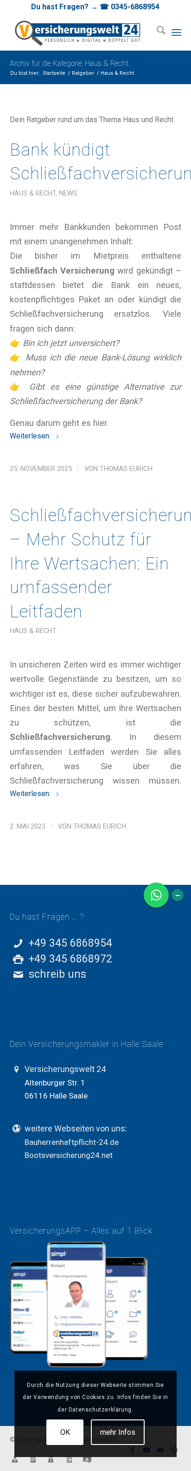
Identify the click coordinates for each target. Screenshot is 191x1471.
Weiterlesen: (31, 435)
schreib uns (57, 974)
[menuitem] (156, 32)
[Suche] (156, 32)
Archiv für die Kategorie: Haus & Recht (69, 63)
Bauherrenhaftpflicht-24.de (72, 1142)
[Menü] (176, 32)
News (68, 193)
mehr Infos (117, 1432)
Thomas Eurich (126, 468)
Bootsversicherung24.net (69, 1155)
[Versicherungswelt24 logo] (78, 32)
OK (65, 1432)
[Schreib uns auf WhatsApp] (156, 895)
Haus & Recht (33, 193)
